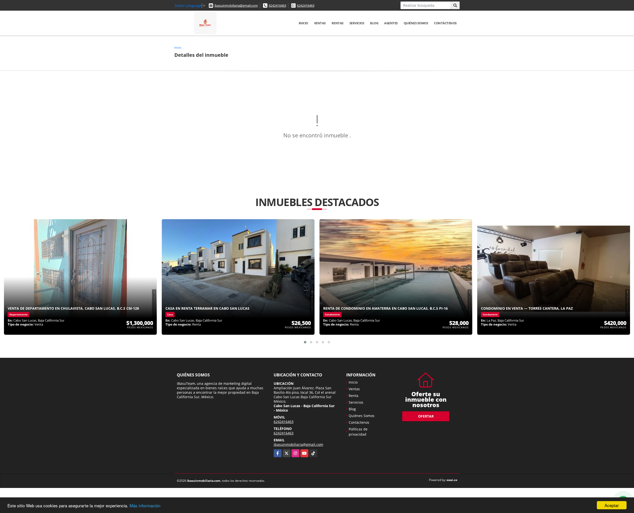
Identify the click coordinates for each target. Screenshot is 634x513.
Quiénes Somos (416, 23)
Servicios (356, 23)
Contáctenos (445, 23)
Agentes (391, 23)
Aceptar (612, 505)
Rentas (337, 23)
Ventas (320, 23)
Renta (353, 395)
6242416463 (277, 5)
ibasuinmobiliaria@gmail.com (236, 5)
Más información (145, 505)
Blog (374, 23)
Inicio (303, 23)
